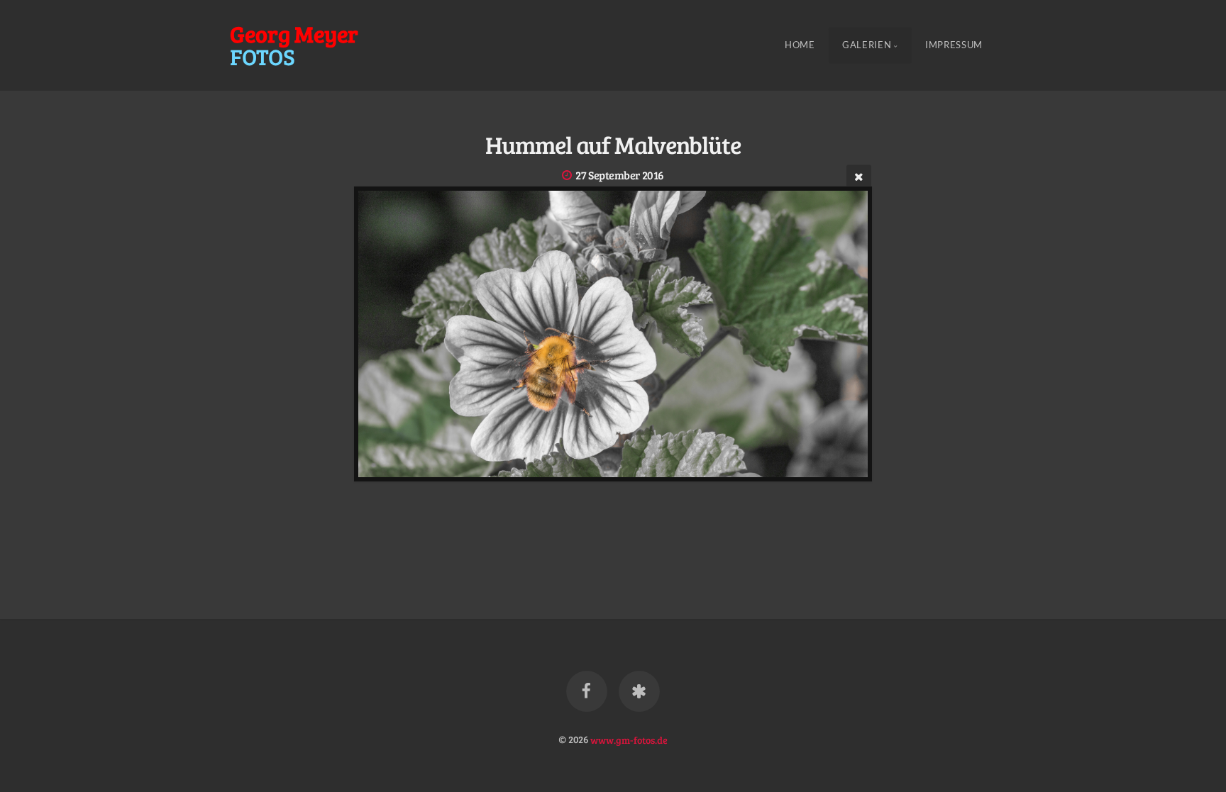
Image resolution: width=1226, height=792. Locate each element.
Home (800, 45)
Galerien (866, 45)
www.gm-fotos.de (629, 739)
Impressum (954, 45)
